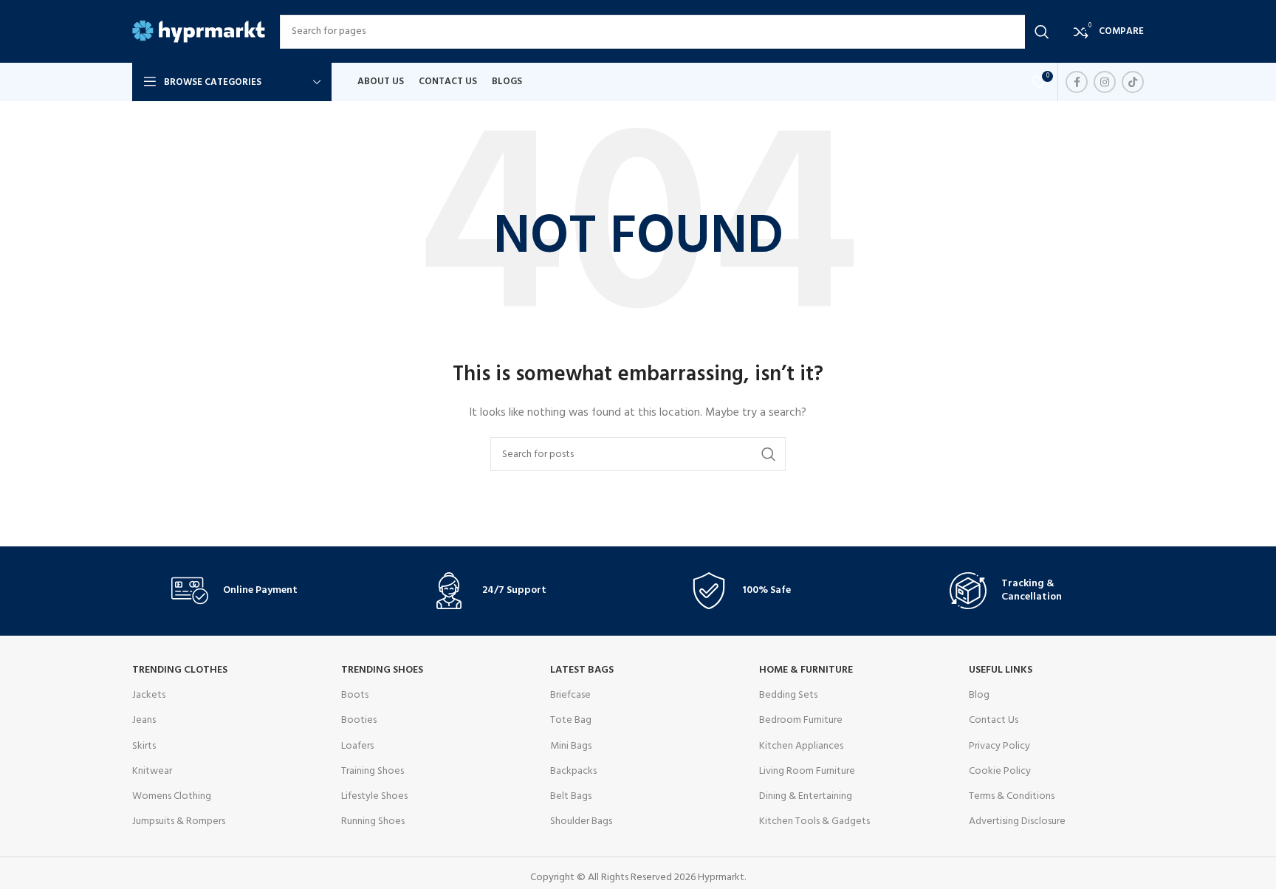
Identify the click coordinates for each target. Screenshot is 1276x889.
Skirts (144, 746)
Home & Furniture (806, 670)
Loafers (357, 746)
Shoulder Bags (581, 821)
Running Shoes (373, 821)
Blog (979, 695)
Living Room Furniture (807, 771)
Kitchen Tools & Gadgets (814, 821)
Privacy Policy (999, 746)
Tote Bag (570, 720)
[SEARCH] (1042, 32)
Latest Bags (582, 670)
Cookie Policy (1000, 771)
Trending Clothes (179, 670)
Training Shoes (372, 771)
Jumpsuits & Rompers (178, 821)
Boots (354, 695)
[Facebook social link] (1077, 82)
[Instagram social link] (1105, 82)
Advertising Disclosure (1017, 821)
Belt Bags (570, 796)
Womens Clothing (171, 796)
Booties (359, 720)
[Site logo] (198, 31)
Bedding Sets (788, 695)
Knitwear (152, 771)
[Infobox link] (248, 590)
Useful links (1000, 670)
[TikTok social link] (1133, 82)
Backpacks (573, 771)
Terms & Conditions (1011, 796)
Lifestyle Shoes (374, 796)
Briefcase (570, 695)
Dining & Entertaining (805, 796)
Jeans (144, 720)
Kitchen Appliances (801, 746)
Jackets (148, 695)
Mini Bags (570, 746)
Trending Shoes (382, 670)
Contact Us (993, 720)
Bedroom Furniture (801, 720)
